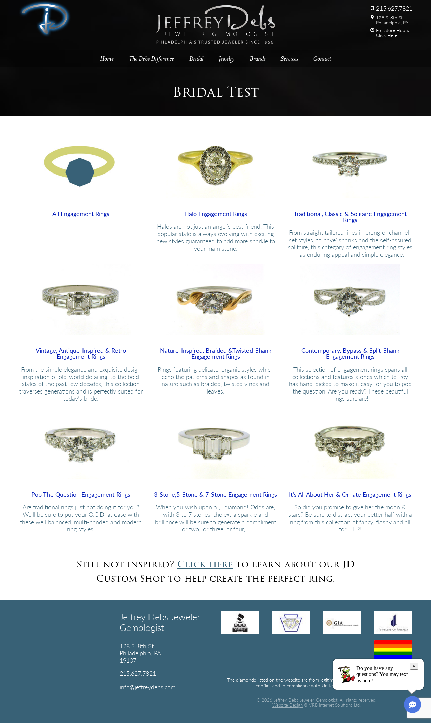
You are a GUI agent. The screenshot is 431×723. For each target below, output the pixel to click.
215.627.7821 (394, 8)
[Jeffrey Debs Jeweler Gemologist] (45, 35)
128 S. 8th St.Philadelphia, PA (392, 20)
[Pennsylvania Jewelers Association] (291, 622)
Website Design (287, 705)
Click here (205, 564)
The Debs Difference (151, 59)
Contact (322, 59)
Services (289, 59)
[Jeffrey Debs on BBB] (240, 622)
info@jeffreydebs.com (147, 687)
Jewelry (226, 59)
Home (107, 59)
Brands (257, 59)
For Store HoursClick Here (392, 33)
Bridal (196, 59)
